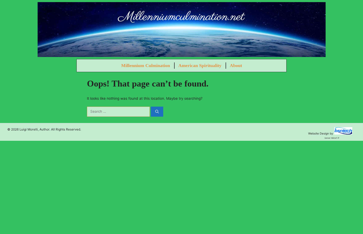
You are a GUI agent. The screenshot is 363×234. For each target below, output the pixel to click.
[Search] (157, 112)
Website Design (318, 133)
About (236, 65)
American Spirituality (199, 65)
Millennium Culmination (145, 65)
